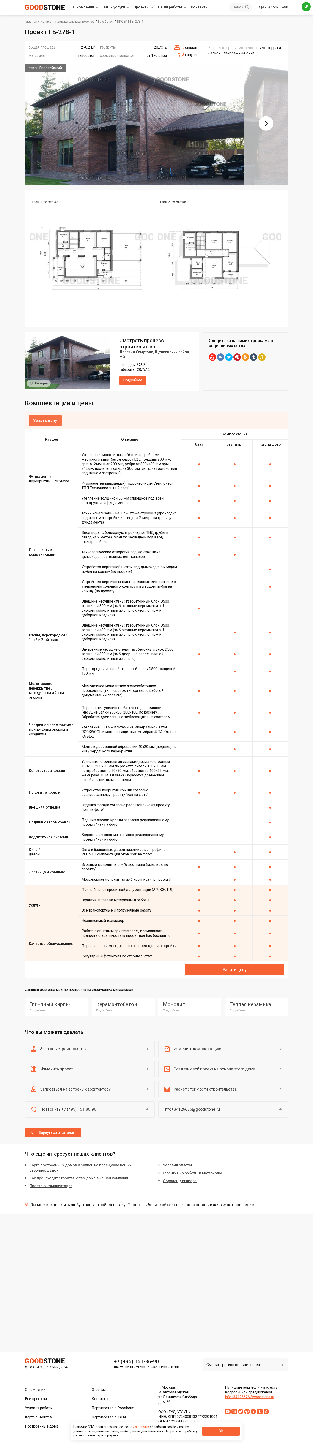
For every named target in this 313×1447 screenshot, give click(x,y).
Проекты (141, 7)
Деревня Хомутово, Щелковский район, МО (154, 354)
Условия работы (39, 1408)
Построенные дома (41, 1426)
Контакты (199, 7)
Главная (31, 21)
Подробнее (132, 380)
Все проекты (36, 1399)
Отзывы (99, 1389)
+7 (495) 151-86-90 (272, 7)
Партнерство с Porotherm (113, 1408)
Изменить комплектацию (197, 1048)
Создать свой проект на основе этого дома (214, 1069)
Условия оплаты (177, 1165)
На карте (41, 383)
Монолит (174, 1004)
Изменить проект (56, 1069)
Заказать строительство (63, 1048)
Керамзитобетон (116, 1004)
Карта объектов (38, 1417)
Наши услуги (114, 7)
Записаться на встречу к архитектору (75, 1089)
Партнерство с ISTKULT (111, 1417)
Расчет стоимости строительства (205, 1089)
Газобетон (106, 21)
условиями (141, 1427)
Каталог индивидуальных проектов (68, 21)
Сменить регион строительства (233, 1365)
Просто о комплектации (51, 1186)
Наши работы (170, 7)
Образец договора (180, 1180)
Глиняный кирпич (50, 1004)
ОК (221, 1431)
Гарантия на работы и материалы (192, 1173)
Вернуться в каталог (56, 1132)
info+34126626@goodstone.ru (192, 1109)
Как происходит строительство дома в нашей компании (79, 1178)
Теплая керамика (250, 1004)
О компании (83, 7)
